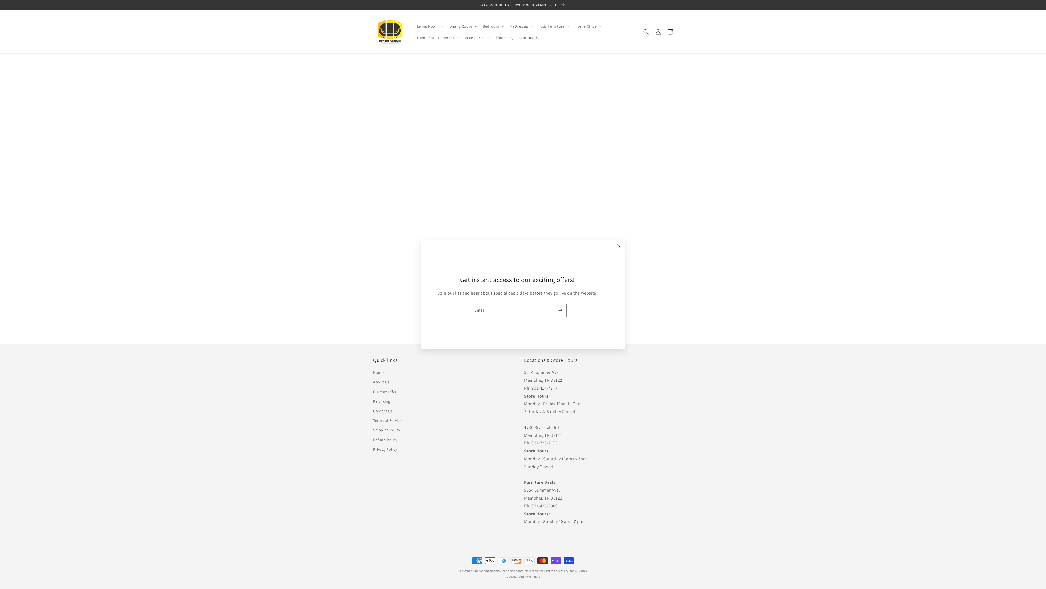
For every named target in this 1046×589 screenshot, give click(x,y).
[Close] (619, 246)
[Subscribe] (560, 310)
